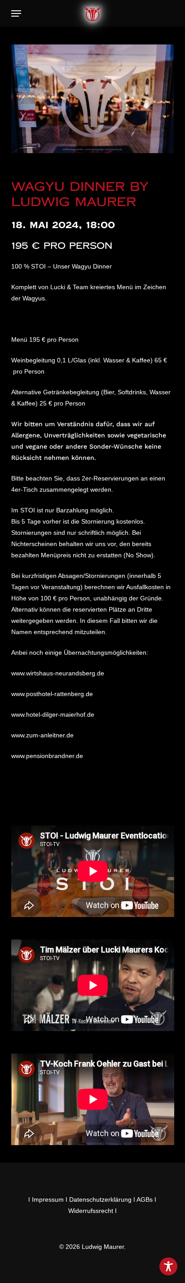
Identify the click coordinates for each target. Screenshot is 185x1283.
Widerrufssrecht (90, 1210)
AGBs (145, 1199)
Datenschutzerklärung (100, 1199)
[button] (16, 13)
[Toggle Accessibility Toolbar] (168, 1266)
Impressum (48, 1199)
